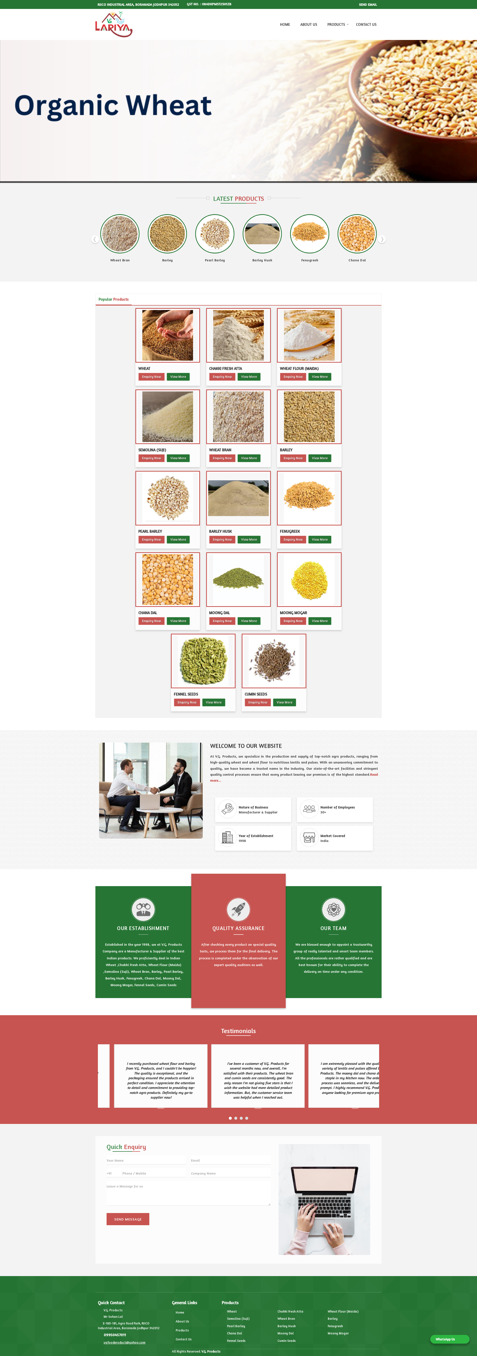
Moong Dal (215, 260)
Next (382, 239)
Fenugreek (120, 260)
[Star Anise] (120, 233)
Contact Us (366, 24)
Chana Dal (167, 260)
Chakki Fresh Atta (225, 368)
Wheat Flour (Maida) (299, 368)
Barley (286, 450)
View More (178, 377)
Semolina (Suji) (152, 450)
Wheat (144, 368)
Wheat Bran (220, 450)
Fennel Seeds (309, 260)
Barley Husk (220, 531)
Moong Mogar (293, 612)
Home (285, 24)
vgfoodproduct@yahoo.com (124, 1342)
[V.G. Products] (114, 24)
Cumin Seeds (357, 260)
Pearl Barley (150, 531)
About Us (308, 24)
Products (336, 24)
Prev (95, 239)
